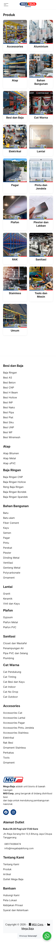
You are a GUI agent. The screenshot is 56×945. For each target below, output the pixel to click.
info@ (7, 848)
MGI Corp (38, 924)
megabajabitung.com (22, 848)
